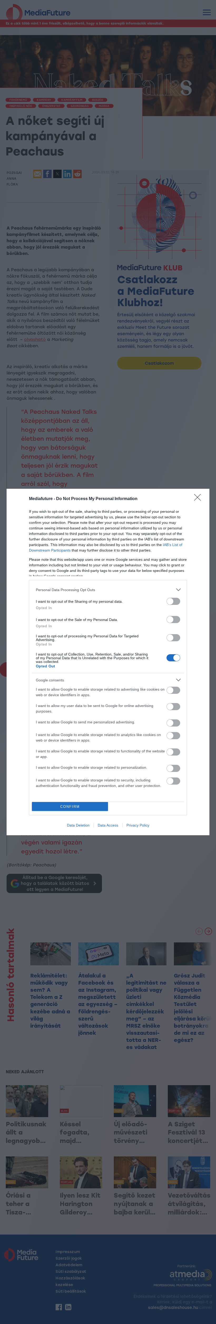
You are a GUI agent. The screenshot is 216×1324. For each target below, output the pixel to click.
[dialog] (108, 662)
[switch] (173, 601)
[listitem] (108, 589)
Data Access (108, 825)
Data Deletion (78, 825)
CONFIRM (70, 807)
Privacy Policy (137, 825)
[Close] (199, 499)
